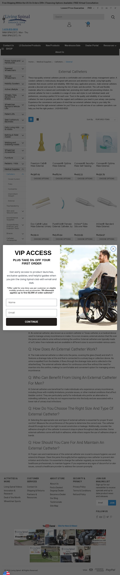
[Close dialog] (113, 248)
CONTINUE (31, 321)
